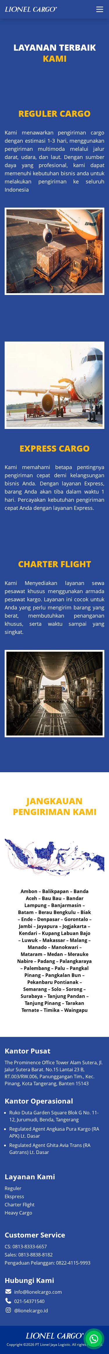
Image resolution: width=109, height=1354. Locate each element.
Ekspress (14, 1196)
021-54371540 (29, 1301)
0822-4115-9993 (73, 1263)
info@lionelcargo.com (38, 1292)
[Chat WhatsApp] (94, 1339)
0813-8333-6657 (29, 1246)
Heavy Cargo (18, 1213)
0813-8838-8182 (35, 1255)
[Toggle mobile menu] (99, 9)
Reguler (13, 1188)
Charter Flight (20, 1204)
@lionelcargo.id (31, 1310)
